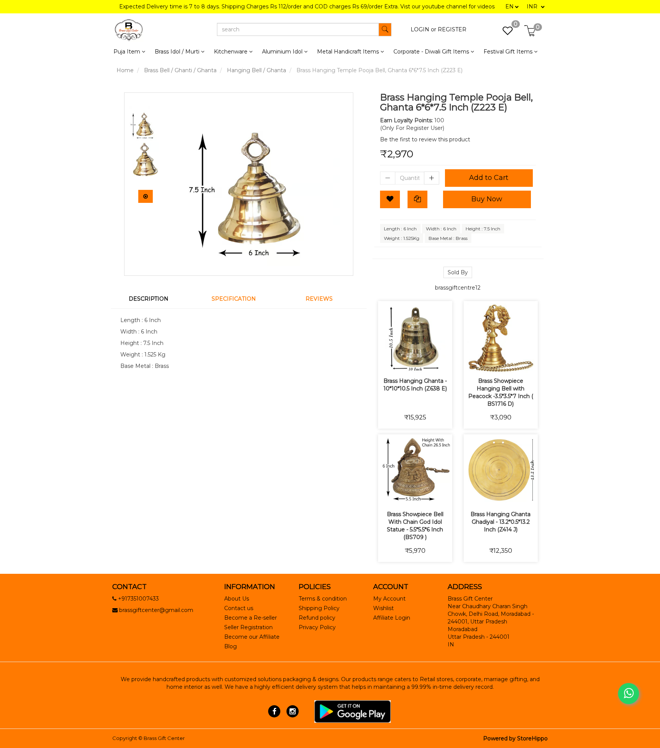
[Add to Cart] (388, 362)
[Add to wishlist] (406, 362)
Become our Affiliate (252, 636)
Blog (230, 646)
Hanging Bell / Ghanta (256, 70)
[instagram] (292, 711)
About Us (236, 598)
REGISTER (452, 29)
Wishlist (383, 608)
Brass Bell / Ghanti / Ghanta (180, 70)
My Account (389, 598)
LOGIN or (423, 29)
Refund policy (317, 617)
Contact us (238, 608)
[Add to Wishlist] (390, 199)
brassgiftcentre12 (457, 287)
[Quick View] (442, 362)
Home (125, 70)
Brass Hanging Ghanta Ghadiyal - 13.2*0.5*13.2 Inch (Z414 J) (501, 522)
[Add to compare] (424, 362)
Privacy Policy (317, 627)
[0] (503, 32)
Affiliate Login (391, 617)
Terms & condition (323, 598)
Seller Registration (248, 627)
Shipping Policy (319, 608)
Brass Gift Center (164, 738)
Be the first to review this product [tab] (425, 139)
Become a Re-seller (250, 617)
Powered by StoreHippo (515, 738)
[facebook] (274, 711)
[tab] (153, 298)
